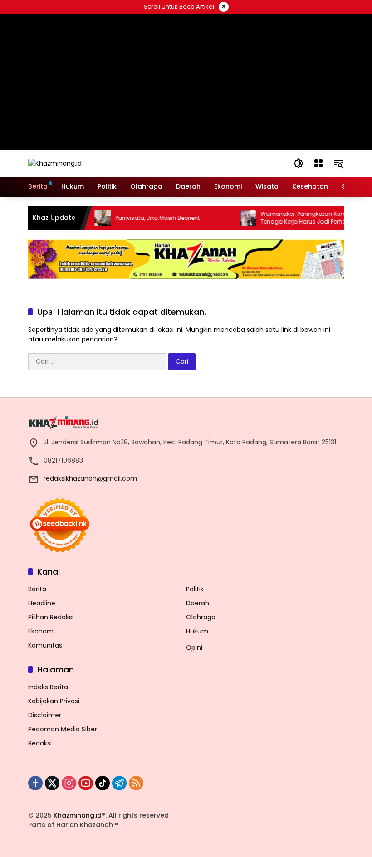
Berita (37, 589)
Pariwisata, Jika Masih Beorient (149, 218)
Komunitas (45, 645)
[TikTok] (102, 783)
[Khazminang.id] (55, 162)
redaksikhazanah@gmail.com (90, 478)
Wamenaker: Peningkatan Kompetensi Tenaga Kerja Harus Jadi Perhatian (304, 217)
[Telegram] (119, 783)
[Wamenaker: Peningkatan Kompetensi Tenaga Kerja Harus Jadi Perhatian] (239, 218)
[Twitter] (52, 783)
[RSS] (136, 783)
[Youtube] (85, 783)
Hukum (197, 631)
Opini (194, 647)
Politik (195, 589)
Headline (41, 603)
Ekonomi (41, 631)
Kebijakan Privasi (53, 701)
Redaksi (40, 743)
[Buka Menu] (318, 163)
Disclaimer (44, 715)
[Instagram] (69, 783)
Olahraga (200, 617)
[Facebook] (35, 783)
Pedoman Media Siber (62, 729)
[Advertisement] (186, 82)
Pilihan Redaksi (50, 617)
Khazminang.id (78, 815)
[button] (298, 163)
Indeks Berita (48, 686)
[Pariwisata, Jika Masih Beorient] (94, 218)
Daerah (197, 603)
